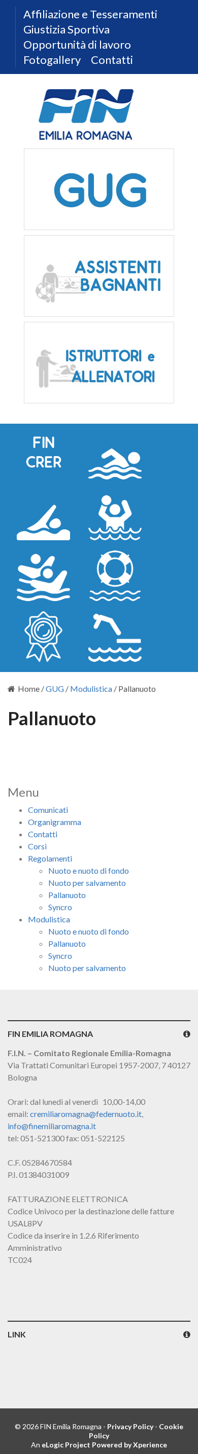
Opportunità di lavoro (77, 44)
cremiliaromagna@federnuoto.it (86, 1114)
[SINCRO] (43, 575)
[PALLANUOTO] (115, 515)
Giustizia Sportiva (66, 29)
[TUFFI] (115, 636)
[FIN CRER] (43, 454)
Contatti (112, 59)
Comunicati (48, 809)
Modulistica (91, 688)
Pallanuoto (67, 895)
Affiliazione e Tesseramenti (90, 14)
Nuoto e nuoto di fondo (88, 870)
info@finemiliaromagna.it (52, 1126)
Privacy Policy (130, 1426)
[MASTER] (43, 636)
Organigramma (54, 822)
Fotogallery (52, 59)
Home (29, 688)
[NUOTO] (115, 454)
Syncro (60, 907)
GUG (55, 688)
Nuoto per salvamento (87, 882)
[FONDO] (43, 515)
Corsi (37, 846)
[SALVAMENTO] (115, 575)
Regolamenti (50, 858)
